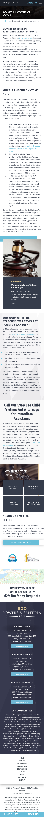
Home (7, 21)
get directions (22, 646)
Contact (22, 780)
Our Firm (22, 761)
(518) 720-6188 (25, 641)
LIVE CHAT (11, 814)
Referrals (22, 777)
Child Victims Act (25, 38)
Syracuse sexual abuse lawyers (23, 334)
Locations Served (22, 766)
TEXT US (33, 814)
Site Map (28, 793)
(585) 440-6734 (25, 697)
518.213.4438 (32, 3)
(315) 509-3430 (25, 669)
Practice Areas (22, 763)
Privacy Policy (17, 793)
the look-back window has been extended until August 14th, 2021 (24, 148)
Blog (22, 774)
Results (22, 772)
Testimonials (22, 769)
